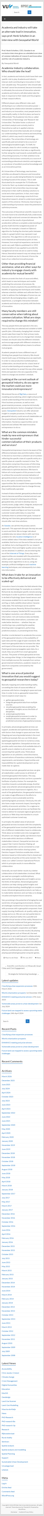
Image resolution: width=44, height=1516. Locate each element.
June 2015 (6, 1262)
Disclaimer (14, 1512)
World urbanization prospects (14, 993)
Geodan (7, 525)
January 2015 (7, 1278)
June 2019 (6, 1149)
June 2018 (6, 1173)
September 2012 (8, 1335)
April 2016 (6, 1234)
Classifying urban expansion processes (17, 986)
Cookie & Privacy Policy (26, 1512)
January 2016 (7, 1242)
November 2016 (8, 1218)
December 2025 (8, 1080)
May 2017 (6, 1202)
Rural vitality (7, 1437)
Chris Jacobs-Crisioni (10, 1373)
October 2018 (7, 1161)
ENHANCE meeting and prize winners (17, 997)
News (39, 958)
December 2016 (8, 1214)
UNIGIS (5, 1470)
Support (5, 1458)
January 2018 (7, 1189)
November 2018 (8, 1157)
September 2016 (8, 1226)
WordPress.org (8, 1495)
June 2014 (6, 1291)
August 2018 (7, 1169)
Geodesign (6, 1397)
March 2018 (7, 1185)
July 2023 (6, 1101)
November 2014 (8, 1286)
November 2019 (8, 1145)
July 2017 (6, 1198)
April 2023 (6, 1109)
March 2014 (7, 1295)
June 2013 (6, 1323)
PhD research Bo (8, 1421)
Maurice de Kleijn (11, 958)
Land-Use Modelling (10, 1405)
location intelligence (24, 537)
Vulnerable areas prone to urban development (20, 1004)
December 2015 (8, 1246)
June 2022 (6, 1117)
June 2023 (6, 1105)
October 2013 (7, 1315)
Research (5, 1429)
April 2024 (6, 1092)
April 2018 (6, 1181)
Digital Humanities (9, 1385)
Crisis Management (9, 1381)
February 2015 (8, 1274)
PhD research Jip (8, 1425)
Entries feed (6, 1487)
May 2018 (6, 1177)
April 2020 (6, 1133)
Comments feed (8, 1491)
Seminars (5, 1441)
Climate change (8, 1377)
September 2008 (8, 1355)
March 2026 (7, 1076)
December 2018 (8, 1153)
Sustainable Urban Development (15, 1462)
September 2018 (8, 1165)
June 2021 (6, 1121)
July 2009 (6, 1351)
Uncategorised (8, 1466)
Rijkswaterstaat (8, 1433)
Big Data (23, 394)
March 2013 (7, 1327)
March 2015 (7, 1270)
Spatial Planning (8, 1454)
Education (6, 1389)
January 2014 (7, 1303)
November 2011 (8, 1339)
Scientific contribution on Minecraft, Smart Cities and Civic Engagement (21, 967)
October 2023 (7, 1096)
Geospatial (11, 411)
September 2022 (8, 1113)
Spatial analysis (8, 1446)
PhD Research (7, 1417)
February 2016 (8, 1238)
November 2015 (8, 1250)
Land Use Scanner (9, 1401)
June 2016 (6, 1230)
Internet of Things (17, 553)
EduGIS (5, 1393)
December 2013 (8, 1307)
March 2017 (7, 1206)
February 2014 (8, 1299)
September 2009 (8, 1347)
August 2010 (7, 1343)
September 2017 (8, 1193)
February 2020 (8, 1137)
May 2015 (6, 1266)
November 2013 (8, 1311)
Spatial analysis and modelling (14, 1450)
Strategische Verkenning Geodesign (23, 974)
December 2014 (8, 1282)
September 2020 (8, 1125)
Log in (4, 1483)
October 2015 (7, 1254)
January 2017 (7, 1210)
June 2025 (6, 1084)
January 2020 (7, 1141)
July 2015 (6, 1258)
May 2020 (6, 1129)
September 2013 (8, 1319)
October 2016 (7, 1222)
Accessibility (7, 1369)
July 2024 (6, 1088)
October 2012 (7, 1331)
